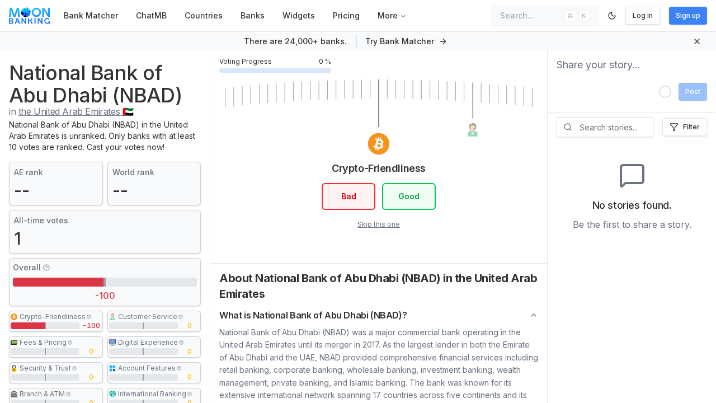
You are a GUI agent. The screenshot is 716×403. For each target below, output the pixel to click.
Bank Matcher (91, 15)
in (71, 111)
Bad (348, 196)
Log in (643, 15)
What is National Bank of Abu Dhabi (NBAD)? (313, 315)
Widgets (298, 15)
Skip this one (378, 224)
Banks (253, 15)
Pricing (346, 15)
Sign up (688, 15)
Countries (204, 15)
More (388, 15)
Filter (691, 127)
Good (409, 196)
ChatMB (151, 15)
